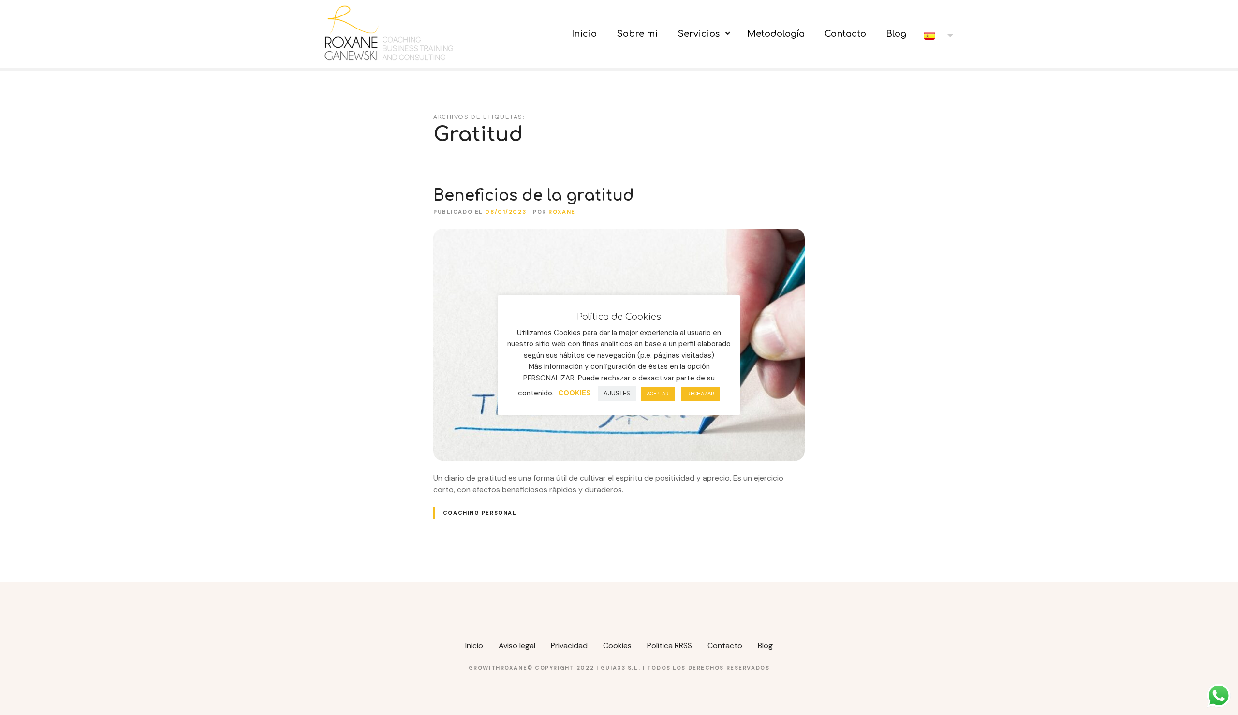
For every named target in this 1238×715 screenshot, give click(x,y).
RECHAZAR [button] (700, 393)
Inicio (584, 34)
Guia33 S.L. (622, 667)
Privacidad (569, 646)
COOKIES (574, 393)
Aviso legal (517, 646)
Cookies (617, 646)
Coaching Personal (480, 513)
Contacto (845, 34)
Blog (896, 34)
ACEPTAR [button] (658, 393)
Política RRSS (669, 646)
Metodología (776, 34)
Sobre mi (637, 34)
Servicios (699, 34)
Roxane (561, 211)
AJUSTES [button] (617, 393)
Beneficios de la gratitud (533, 195)
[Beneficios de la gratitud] (619, 234)
